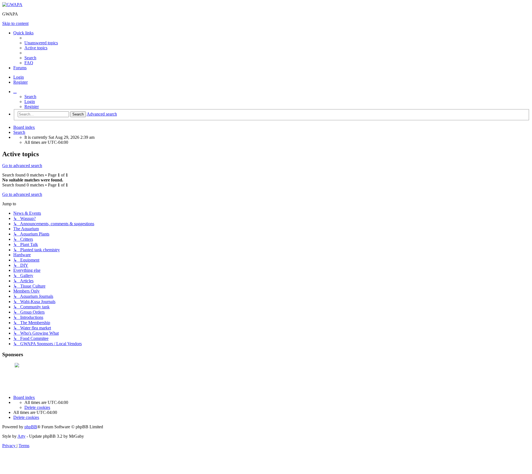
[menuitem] (41, 42)
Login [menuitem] (18, 77)
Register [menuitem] (20, 82)
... (15, 91)
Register (31, 106)
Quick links (23, 32)
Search (30, 96)
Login (29, 101)
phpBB (30, 426)
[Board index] (12, 4)
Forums (20, 67)
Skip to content (15, 23)
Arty (21, 436)
